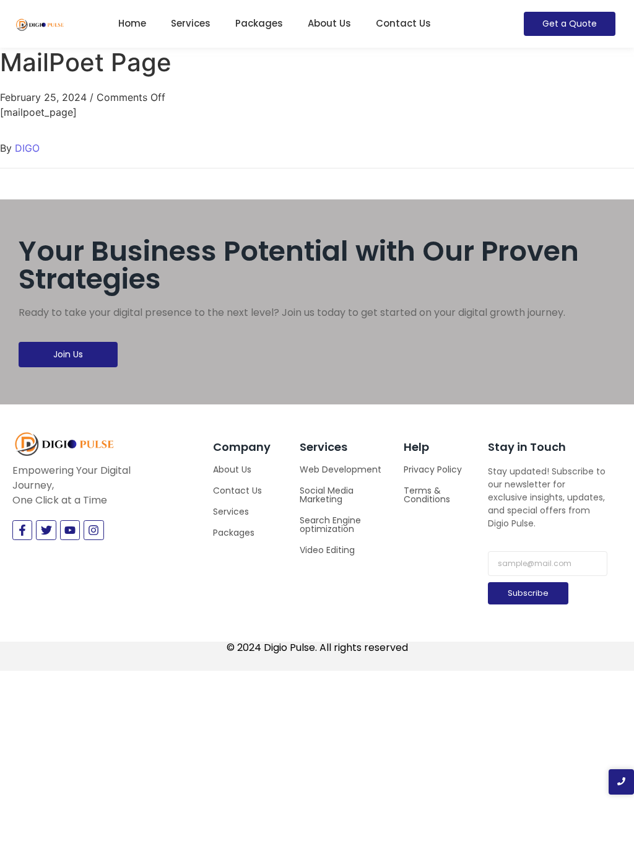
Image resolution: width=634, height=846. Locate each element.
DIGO (27, 148)
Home (132, 23)
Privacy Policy (433, 469)
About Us (329, 23)
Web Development (340, 469)
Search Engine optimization (330, 524)
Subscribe (528, 593)
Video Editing (327, 550)
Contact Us (403, 23)
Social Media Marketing (327, 494)
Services (191, 23)
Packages (259, 23)
